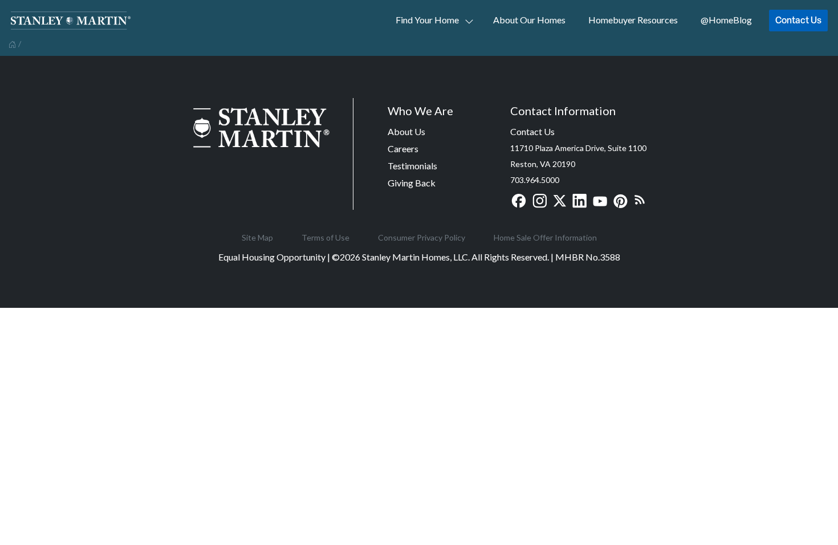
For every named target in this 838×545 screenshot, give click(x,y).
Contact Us (798, 20)
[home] (11, 43)
